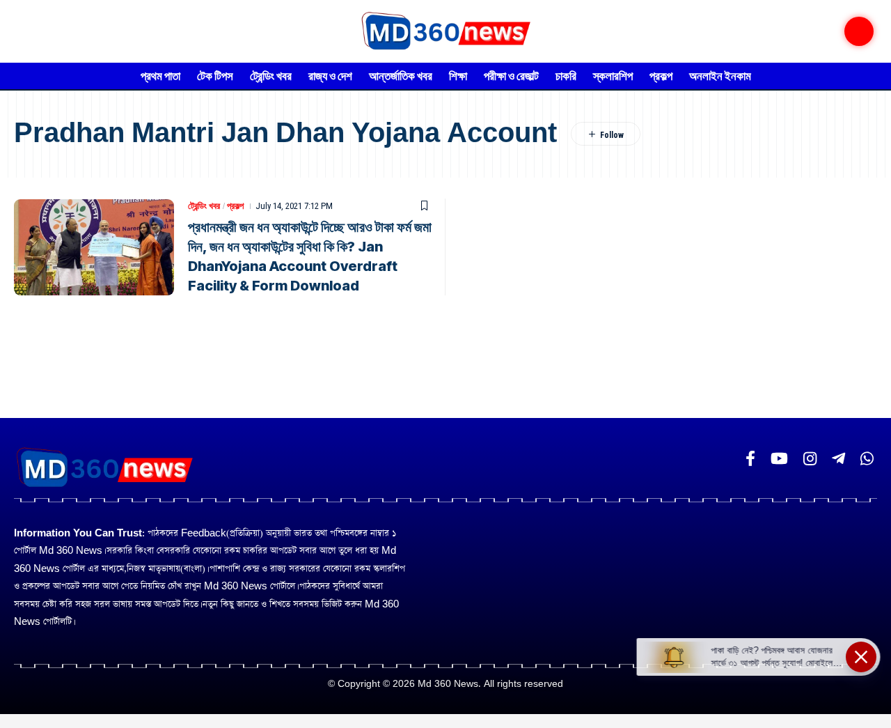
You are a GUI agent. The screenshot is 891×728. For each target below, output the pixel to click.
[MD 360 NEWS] (445, 31)
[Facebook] (750, 459)
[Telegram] (838, 459)
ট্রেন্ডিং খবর (204, 206)
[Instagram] (810, 459)
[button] (859, 31)
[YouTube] (779, 459)
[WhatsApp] (867, 459)
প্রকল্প (235, 206)
